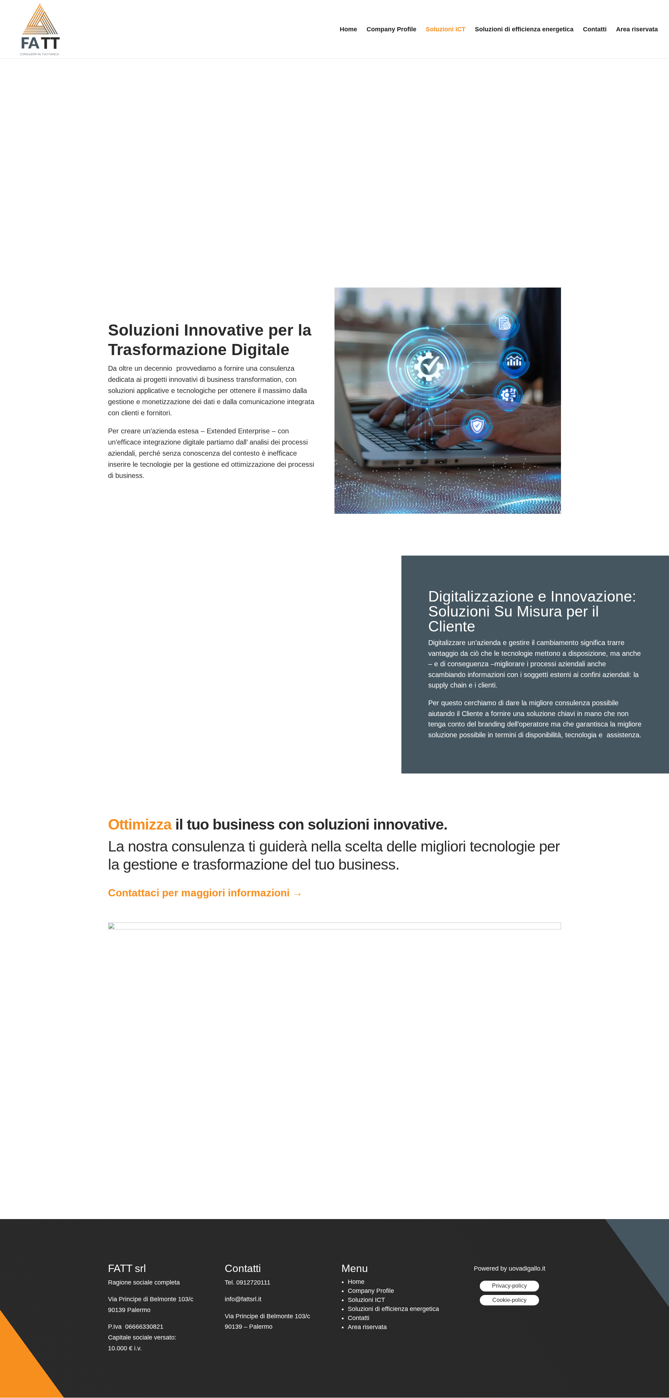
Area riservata (637, 30)
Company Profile (391, 30)
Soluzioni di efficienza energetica (524, 30)
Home (348, 30)
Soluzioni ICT (446, 30)
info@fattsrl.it (243, 1299)
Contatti (595, 30)
